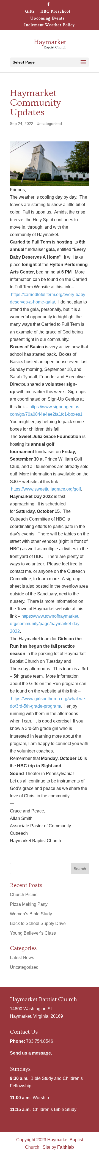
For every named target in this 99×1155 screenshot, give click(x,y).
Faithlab (65, 1147)
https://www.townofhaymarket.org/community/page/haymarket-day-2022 (45, 623)
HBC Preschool (55, 12)
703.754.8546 (39, 1041)
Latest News (22, 957)
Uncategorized (49, 123)
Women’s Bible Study (31, 914)
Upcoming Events (47, 19)
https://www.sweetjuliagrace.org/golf (46, 489)
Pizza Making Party (29, 904)
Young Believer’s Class (33, 933)
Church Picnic (23, 894)
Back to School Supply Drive (38, 923)
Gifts (30, 12)
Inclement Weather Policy (49, 25)
